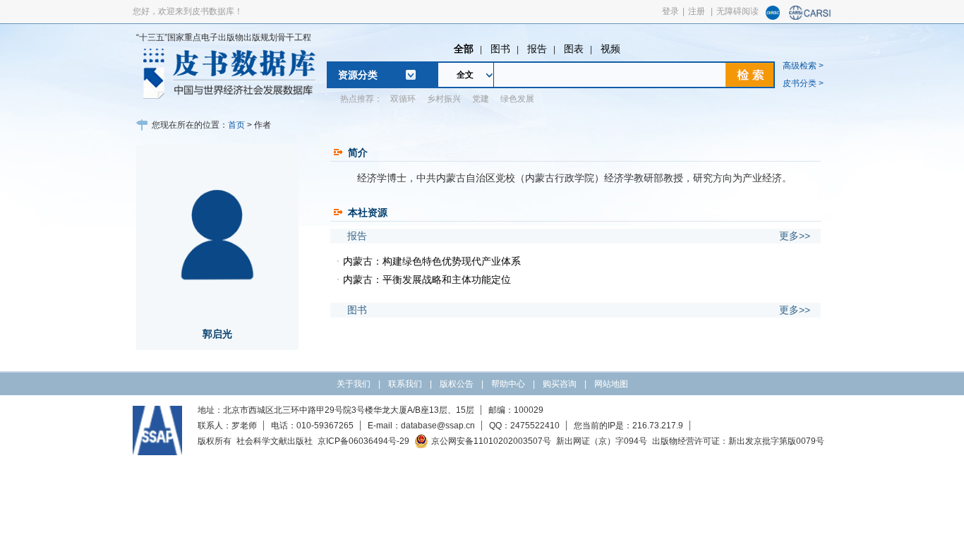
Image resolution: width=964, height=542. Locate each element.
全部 (464, 48)
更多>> (794, 235)
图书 (500, 48)
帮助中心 (508, 384)
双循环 (403, 99)
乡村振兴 (444, 99)
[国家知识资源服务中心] (773, 17)
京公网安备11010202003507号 (491, 441)
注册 (696, 11)
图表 (574, 48)
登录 (670, 11)
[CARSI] (810, 17)
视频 (610, 48)
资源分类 (358, 74)
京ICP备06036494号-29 (363, 441)
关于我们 (353, 384)
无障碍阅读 (737, 11)
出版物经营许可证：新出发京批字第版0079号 (738, 441)
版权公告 (457, 384)
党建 (480, 99)
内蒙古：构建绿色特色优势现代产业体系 (432, 261)
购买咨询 (560, 384)
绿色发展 (517, 99)
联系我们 (405, 384)
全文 (465, 75)
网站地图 (611, 384)
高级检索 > (803, 66)
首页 (236, 125)
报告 (537, 48)
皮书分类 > (803, 83)
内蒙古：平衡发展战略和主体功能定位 (427, 279)
